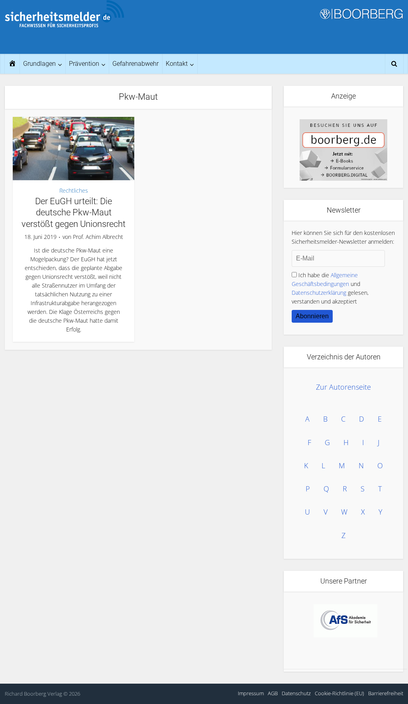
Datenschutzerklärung (319, 292)
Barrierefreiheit (385, 693)
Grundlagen (39, 63)
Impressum (251, 693)
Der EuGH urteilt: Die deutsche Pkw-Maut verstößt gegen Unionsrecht (74, 212)
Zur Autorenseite (343, 387)
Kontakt (177, 63)
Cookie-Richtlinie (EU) (339, 693)
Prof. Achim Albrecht (98, 237)
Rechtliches (73, 190)
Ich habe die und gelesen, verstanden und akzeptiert (330, 288)
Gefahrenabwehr (135, 63)
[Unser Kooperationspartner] (345, 620)
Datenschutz (296, 693)
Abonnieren (312, 316)
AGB (273, 693)
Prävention (84, 63)
